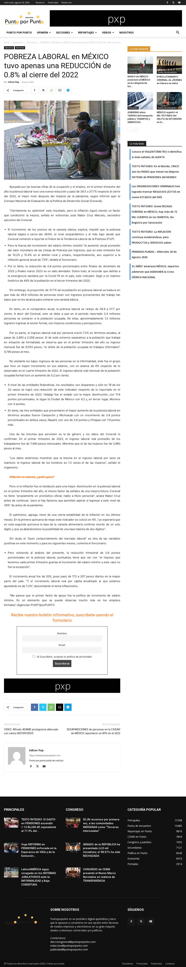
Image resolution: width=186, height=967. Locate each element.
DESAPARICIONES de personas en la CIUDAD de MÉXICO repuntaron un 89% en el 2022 (93, 731)
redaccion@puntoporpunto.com (69, 945)
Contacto (170, 963)
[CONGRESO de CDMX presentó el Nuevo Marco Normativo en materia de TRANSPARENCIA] (73, 872)
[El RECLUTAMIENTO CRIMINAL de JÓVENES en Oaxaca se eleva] (169, 65)
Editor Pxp (13, 82)
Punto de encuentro (167, 72)
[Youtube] (179, 2)
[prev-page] (130, 130)
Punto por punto (19, 32)
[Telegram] (68, 90)
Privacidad (142, 963)
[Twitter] (173, 2)
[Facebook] (167, 2)
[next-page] (135, 130)
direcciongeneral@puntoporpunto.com (73, 942)
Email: (62, 645)
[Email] (59, 90)
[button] (177, 33)
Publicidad (53, 2)
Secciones (63, 32)
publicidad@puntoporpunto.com (69, 949)
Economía (32, 42)
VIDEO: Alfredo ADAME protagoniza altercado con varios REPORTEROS (31, 731)
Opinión (42, 32)
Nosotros (40, 2)
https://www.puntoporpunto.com (44, 755)
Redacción (67, 2)
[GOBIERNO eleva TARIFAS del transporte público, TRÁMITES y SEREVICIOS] (140, 101)
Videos (106, 32)
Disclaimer (127, 963)
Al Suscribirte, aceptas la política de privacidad (64, 656)
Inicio (6, 42)
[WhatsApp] (51, 90)
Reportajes (86, 32)
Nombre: (62, 633)
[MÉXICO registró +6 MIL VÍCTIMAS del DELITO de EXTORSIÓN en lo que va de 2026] (169, 101)
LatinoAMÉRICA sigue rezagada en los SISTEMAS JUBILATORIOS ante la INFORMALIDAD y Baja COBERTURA (38, 877)
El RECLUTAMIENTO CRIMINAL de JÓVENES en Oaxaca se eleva (169, 80)
